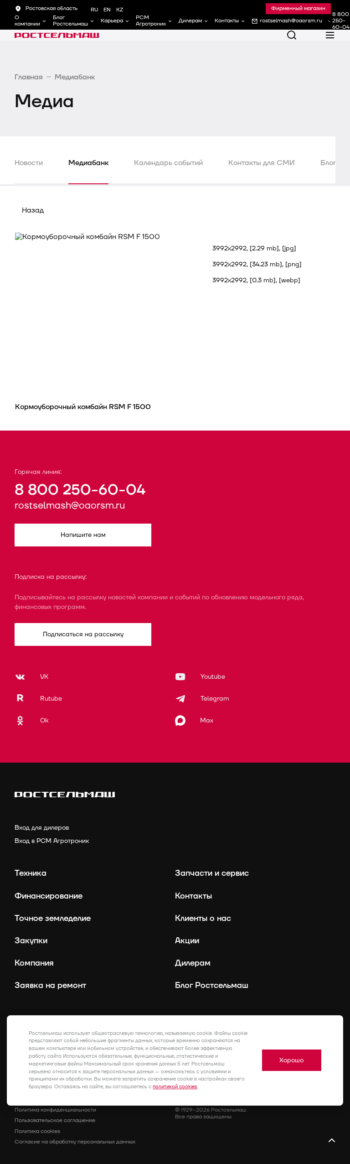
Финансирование (48, 896)
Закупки (31, 940)
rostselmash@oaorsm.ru (70, 506)
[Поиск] (291, 35)
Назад (33, 210)
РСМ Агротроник (151, 21)
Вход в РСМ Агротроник (52, 841)
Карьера (112, 21)
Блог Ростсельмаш (70, 21)
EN (107, 10)
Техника (30, 873)
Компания (34, 963)
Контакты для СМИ (261, 163)
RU (94, 10)
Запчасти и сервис (212, 873)
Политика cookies (37, 1131)
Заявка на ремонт (50, 985)
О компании (27, 21)
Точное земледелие (53, 918)
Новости (29, 163)
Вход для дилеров (42, 827)
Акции (187, 940)
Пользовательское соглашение (55, 1120)
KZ (119, 10)
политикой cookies (175, 1086)
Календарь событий (168, 163)
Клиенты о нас (203, 918)
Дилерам (190, 21)
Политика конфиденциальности (55, 1110)
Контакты (227, 21)
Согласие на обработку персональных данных (75, 1142)
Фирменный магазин (298, 8)
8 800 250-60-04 (80, 489)
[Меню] (329, 35)
